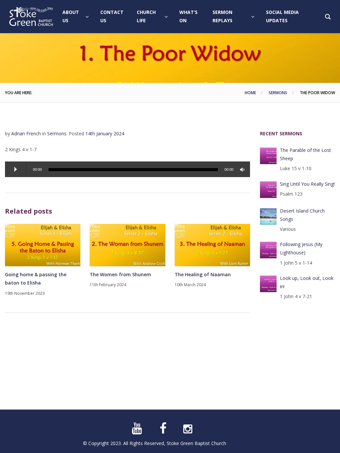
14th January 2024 (104, 133)
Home (250, 93)
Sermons (278, 93)
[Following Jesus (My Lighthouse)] (268, 250)
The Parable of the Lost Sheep (305, 154)
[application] (127, 169)
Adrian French (26, 133)
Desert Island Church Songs (302, 215)
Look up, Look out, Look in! (306, 282)
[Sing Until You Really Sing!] (268, 189)
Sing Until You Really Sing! (307, 184)
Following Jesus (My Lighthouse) (301, 248)
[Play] (15, 169)
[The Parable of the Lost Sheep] (268, 156)
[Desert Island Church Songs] (268, 216)
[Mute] (243, 169)
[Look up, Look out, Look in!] (268, 284)
